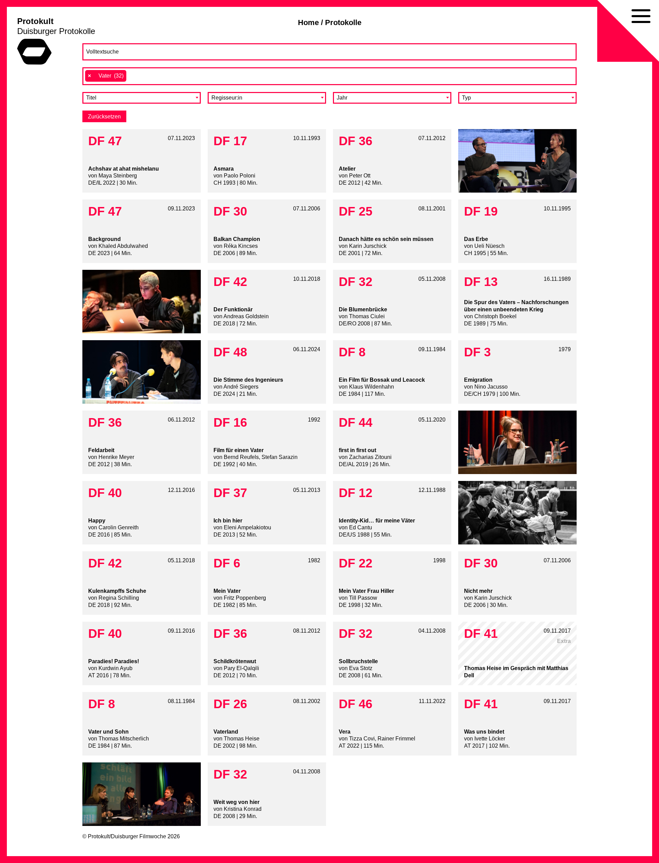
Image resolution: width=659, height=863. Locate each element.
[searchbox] (132, 76)
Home (308, 22)
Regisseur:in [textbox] (226, 98)
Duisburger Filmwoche (138, 836)
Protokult (35, 21)
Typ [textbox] (466, 98)
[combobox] (329, 76)
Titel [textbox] (91, 98)
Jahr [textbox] (342, 98)
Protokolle (343, 22)
